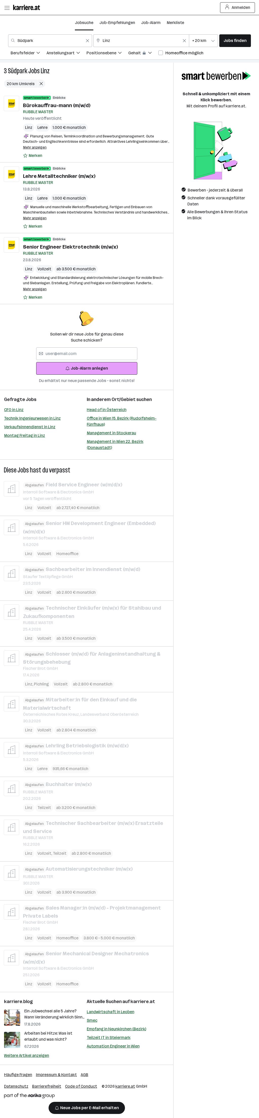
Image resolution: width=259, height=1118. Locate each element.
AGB (84, 1074)
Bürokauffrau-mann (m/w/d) (56, 105)
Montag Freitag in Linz (24, 435)
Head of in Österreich (106, 409)
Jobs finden (235, 40)
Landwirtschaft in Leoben (110, 1011)
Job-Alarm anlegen (89, 368)
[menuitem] (29, 53)
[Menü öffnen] (7, 7)
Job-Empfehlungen (117, 22)
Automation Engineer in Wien (113, 1046)
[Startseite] (28, 7)
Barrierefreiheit (46, 1086)
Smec (92, 1020)
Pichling (41, 684)
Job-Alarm (151, 22)
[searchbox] (86, 353)
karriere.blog (18, 1001)
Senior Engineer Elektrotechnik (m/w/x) (70, 247)
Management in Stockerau (111, 433)
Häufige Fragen (18, 1074)
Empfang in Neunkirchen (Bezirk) (116, 1029)
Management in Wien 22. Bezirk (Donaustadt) (115, 444)
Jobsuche (84, 22)
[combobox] (50, 40)
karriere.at (143, 1001)
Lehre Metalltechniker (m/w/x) (59, 176)
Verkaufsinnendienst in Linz (29, 426)
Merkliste (175, 22)
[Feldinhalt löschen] (87, 40)
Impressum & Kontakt (56, 1074)
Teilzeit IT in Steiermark (109, 1037)
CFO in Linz (14, 409)
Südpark (17, 71)
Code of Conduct (81, 1086)
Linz (45, 71)
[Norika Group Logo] (29, 1096)
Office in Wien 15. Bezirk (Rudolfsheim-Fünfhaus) (122, 421)
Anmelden (241, 7)
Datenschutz (16, 1086)
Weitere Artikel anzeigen (26, 1055)
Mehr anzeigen (35, 147)
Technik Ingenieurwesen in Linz (32, 418)
